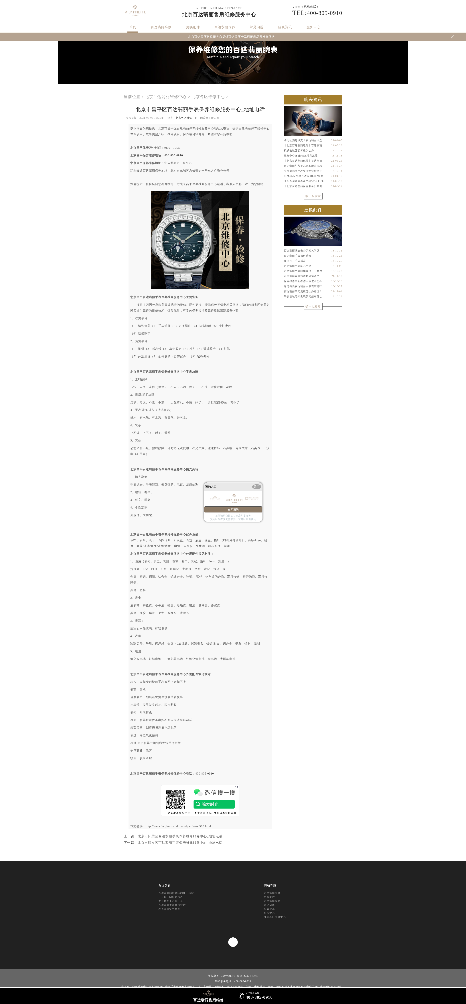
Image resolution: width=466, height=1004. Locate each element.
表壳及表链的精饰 (169, 909)
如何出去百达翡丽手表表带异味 (313, 286)
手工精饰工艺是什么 (170, 901)
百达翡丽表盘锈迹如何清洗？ (313, 276)
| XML (253, 976)
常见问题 (257, 27)
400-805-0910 (173, 155)
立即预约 (233, 509)
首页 (132, 27)
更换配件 (193, 27)
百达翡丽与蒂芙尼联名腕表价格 (313, 166)
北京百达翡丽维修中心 (166, 96)
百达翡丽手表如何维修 (313, 255)
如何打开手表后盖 (313, 261)
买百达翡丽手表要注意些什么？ (313, 171)
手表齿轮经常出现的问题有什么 (313, 296)
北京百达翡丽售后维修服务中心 (219, 14)
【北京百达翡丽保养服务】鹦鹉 (313, 186)
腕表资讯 (285, 27)
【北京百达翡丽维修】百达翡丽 (313, 145)
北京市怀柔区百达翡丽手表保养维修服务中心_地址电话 (180, 836)
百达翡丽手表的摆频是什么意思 (313, 271)
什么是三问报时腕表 (170, 897)
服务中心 (313, 27)
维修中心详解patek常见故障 (313, 155)
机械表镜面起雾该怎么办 (313, 150)
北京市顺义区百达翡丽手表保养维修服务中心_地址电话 (180, 843)
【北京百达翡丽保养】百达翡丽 (313, 160)
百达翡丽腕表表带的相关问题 (313, 250)
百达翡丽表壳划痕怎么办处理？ (313, 291)
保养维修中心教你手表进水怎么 (313, 281)
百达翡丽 (164, 885)
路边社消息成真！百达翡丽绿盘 (313, 140)
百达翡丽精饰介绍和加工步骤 (176, 893)
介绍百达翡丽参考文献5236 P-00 (313, 181)
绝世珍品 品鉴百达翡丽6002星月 (313, 176)
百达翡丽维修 (161, 27)
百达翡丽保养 (224, 27)
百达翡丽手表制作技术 (172, 905)
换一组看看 (313, 196)
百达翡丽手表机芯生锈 (313, 266)
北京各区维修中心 (208, 96)
